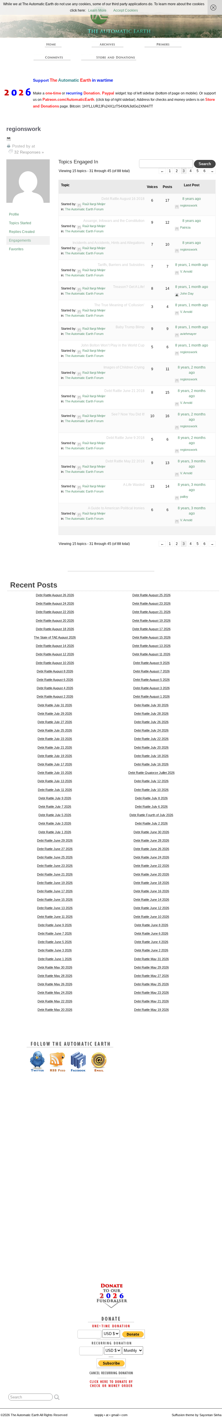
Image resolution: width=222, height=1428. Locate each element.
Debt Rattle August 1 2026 (151, 696)
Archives (107, 44)
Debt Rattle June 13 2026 (55, 908)
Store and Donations (110, 57)
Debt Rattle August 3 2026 (151, 688)
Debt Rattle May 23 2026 (151, 992)
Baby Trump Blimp (130, 327)
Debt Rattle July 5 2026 (54, 815)
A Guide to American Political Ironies (116, 508)
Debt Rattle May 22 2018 (125, 461)
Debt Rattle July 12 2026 (151, 781)
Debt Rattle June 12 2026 (151, 908)
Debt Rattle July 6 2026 (151, 806)
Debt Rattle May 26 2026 (55, 984)
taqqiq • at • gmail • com (111, 1415)
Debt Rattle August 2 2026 (55, 696)
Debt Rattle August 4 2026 (55, 688)
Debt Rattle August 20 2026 (55, 620)
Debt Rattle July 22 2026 (151, 739)
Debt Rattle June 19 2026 (55, 882)
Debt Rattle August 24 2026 (55, 603)
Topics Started (20, 223)
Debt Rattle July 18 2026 (151, 756)
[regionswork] (28, 207)
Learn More (97, 10)
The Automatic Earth (52, 44)
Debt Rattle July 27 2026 (55, 722)
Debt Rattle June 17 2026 (55, 891)
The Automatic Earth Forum (84, 209)
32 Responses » (29, 152)
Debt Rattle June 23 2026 (55, 865)
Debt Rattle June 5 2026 (55, 942)
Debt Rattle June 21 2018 (124, 391)
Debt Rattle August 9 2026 (151, 663)
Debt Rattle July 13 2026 (55, 781)
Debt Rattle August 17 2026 (151, 629)
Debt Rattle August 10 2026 (55, 663)
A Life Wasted (134, 485)
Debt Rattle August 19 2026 (151, 620)
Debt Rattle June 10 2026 (151, 916)
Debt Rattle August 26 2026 (55, 595)
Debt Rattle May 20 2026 (55, 1009)
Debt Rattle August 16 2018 (123, 199)
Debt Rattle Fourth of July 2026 (151, 815)
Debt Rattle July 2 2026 (151, 823)
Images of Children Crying (124, 367)
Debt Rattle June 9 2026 (55, 925)
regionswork (23, 129)
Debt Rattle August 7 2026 (151, 671)
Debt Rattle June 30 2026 (151, 832)
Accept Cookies (125, 10)
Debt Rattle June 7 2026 (55, 933)
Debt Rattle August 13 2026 (151, 646)
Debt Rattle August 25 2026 (151, 595)
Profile (14, 214)
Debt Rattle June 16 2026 (151, 891)
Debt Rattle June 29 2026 (55, 840)
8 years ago (191, 199)
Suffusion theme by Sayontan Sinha (196, 1415)
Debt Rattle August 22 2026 (55, 612)
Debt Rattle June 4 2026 (151, 942)
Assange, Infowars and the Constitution (114, 221)
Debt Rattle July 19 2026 (55, 756)
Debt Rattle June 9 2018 (125, 438)
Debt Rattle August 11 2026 (151, 654)
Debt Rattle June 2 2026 (151, 950)
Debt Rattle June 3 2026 (55, 950)
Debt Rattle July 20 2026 (151, 747)
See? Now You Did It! (128, 414)
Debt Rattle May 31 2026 (151, 959)
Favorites (16, 249)
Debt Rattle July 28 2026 (151, 713)
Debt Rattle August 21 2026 (151, 612)
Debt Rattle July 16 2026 (151, 764)
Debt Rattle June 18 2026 (151, 882)
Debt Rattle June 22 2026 (151, 865)
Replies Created (22, 232)
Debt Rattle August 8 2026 (55, 671)
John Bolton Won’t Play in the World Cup (113, 345)
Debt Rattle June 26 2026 (151, 849)
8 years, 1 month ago (191, 265)
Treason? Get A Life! (129, 287)
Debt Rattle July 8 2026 (151, 798)
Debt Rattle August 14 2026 (55, 646)
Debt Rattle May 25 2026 (151, 984)
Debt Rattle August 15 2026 (151, 637)
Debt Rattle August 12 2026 (55, 654)
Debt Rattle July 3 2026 (54, 823)
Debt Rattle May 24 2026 (55, 992)
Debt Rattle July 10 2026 (151, 789)
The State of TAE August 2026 (55, 637)
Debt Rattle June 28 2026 (151, 840)
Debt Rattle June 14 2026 (151, 899)
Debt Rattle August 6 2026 (55, 679)
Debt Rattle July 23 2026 (55, 739)
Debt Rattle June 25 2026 (55, 857)
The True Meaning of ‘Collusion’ (119, 305)
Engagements (20, 240)
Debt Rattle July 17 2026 (55, 764)
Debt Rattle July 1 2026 (54, 832)
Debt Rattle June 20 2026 (151, 874)
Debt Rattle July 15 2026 (55, 772)
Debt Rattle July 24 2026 (151, 730)
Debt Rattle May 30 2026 (55, 967)
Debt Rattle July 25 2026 (55, 730)
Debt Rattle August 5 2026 (151, 679)
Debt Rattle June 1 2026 (55, 959)
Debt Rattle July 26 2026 (151, 722)
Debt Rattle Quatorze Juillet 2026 (151, 772)
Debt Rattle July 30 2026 (151, 705)
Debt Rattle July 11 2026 (55, 789)
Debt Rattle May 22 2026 (55, 1001)
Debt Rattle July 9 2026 (54, 798)
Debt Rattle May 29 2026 (151, 967)
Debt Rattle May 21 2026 (151, 1001)
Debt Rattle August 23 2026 (151, 603)
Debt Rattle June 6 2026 (151, 933)
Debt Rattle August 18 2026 (55, 629)
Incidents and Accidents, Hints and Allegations (109, 243)
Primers (163, 44)
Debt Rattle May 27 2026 (151, 975)
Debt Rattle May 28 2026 (55, 975)
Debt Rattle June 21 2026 (55, 874)
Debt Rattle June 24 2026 (151, 857)
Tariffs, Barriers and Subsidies (121, 265)
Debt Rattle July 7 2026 (54, 806)
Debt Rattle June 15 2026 (55, 899)
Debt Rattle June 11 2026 (55, 916)
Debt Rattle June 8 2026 (151, 925)
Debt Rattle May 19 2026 (151, 1009)
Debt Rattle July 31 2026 (55, 705)
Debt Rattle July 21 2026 (55, 747)
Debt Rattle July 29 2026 (55, 713)
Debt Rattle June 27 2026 (55, 849)
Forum (52, 57)
